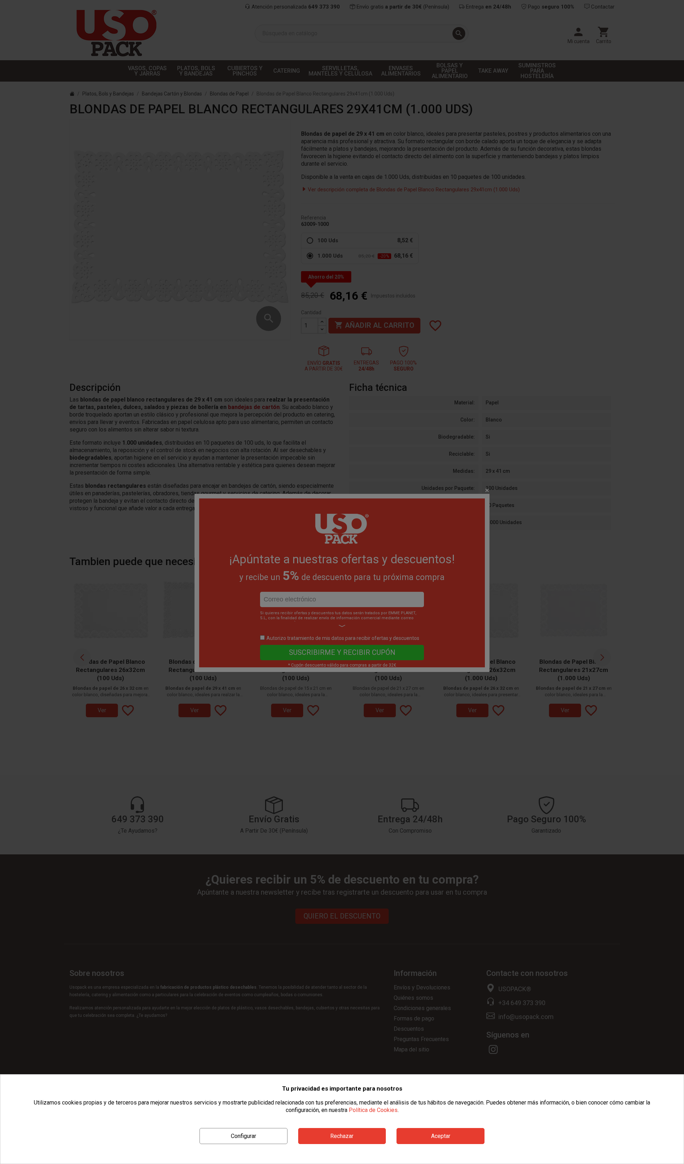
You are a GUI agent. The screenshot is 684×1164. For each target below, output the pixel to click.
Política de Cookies (373, 1110)
